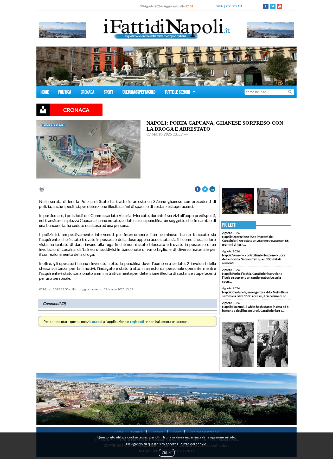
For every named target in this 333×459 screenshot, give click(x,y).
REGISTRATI (234, 6)
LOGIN (218, 6)
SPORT (108, 92)
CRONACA (87, 92)
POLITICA (64, 92)
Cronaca (157, 432)
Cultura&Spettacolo (204, 432)
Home (118, 432)
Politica (137, 432)
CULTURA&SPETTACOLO (139, 92)
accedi (97, 322)
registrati (137, 322)
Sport (176, 432)
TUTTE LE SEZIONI (178, 92)
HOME (45, 92)
